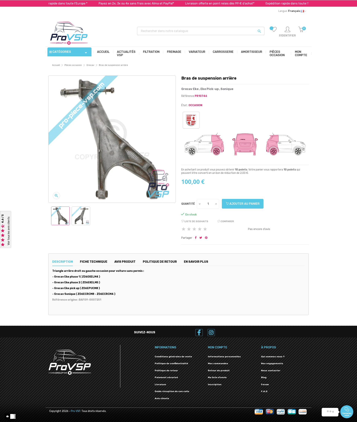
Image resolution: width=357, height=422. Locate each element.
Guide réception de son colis (172, 391)
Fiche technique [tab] (93, 261)
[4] (199, 229)
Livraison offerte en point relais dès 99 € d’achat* (200, 3)
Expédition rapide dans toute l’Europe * (274, 3)
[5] (205, 229)
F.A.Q (264, 391)
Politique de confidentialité (171, 363)
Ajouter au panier (244, 203)
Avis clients (162, 398)
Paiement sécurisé (166, 377)
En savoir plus (196, 261)
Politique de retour (166, 370)
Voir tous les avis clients (8, 231)
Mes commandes (218, 363)
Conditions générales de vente (173, 356)
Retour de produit (219, 370)
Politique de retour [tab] (160, 261)
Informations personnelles (224, 356)
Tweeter (200, 238)
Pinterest (206, 238)
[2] (189, 229)
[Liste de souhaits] (274, 32)
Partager (196, 238)
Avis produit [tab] (125, 261)
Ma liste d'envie (217, 377)
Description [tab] (62, 261)
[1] (183, 229)
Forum (265, 384)
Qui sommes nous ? (272, 356)
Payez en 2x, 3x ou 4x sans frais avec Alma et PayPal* (117, 3)
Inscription (214, 384)
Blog (263, 377)
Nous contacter (270, 370)
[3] (194, 229)
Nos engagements (272, 363)
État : (184, 105)
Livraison (160, 384)
